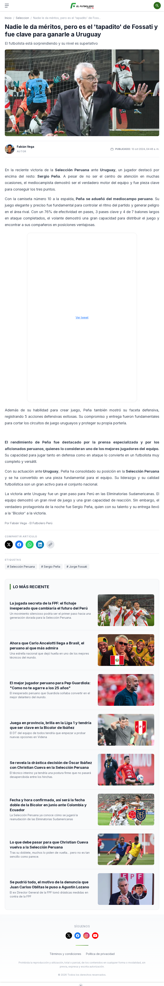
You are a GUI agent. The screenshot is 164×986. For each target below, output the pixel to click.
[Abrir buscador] (157, 5)
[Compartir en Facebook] (19, 545)
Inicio (8, 18)
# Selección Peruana (21, 566)
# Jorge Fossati (77, 566)
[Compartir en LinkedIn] (40, 545)
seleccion (22, 18)
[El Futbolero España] (82, 5)
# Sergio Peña (50, 566)
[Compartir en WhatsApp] (30, 545)
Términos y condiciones (65, 954)
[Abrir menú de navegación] (6, 5)
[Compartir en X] (9, 545)
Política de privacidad (100, 954)
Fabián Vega (25, 146)
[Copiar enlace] (50, 545)
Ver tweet (82, 317)
